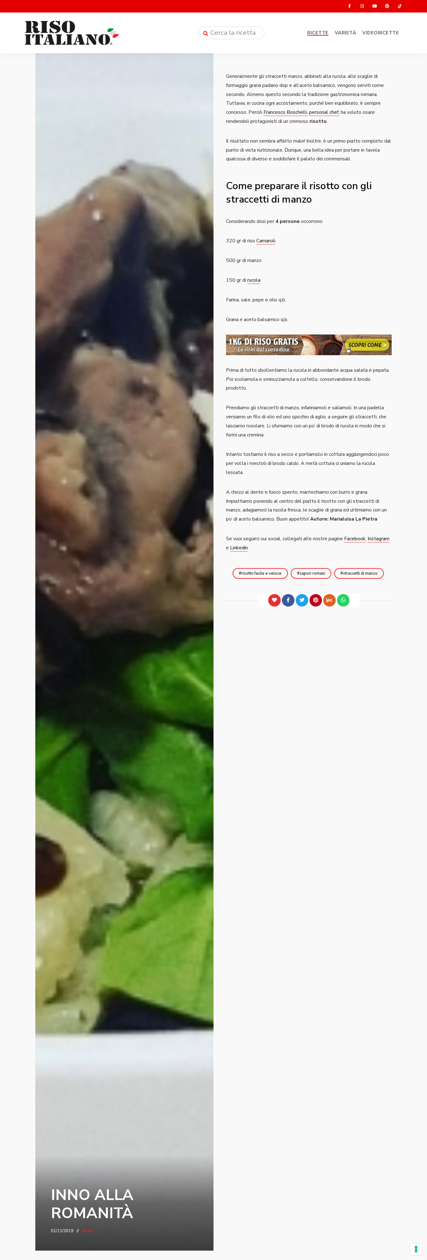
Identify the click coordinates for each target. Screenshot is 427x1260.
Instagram (378, 538)
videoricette (380, 33)
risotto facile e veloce (261, 573)
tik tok (399, 6)
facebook (349, 6)
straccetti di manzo (360, 573)
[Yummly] (329, 600)
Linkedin (239, 547)
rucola (253, 280)
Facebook (354, 538)
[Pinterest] (315, 600)
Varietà (345, 33)
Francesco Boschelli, (286, 112)
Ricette (318, 33)
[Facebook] (288, 600)
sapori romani (312, 573)
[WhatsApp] (343, 600)
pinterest (387, 6)
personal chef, (324, 112)
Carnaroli (265, 240)
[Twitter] (302, 600)
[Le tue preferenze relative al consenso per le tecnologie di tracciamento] (416, 1249)
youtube (374, 6)
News (88, 1231)
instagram (362, 6)
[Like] (274, 600)
